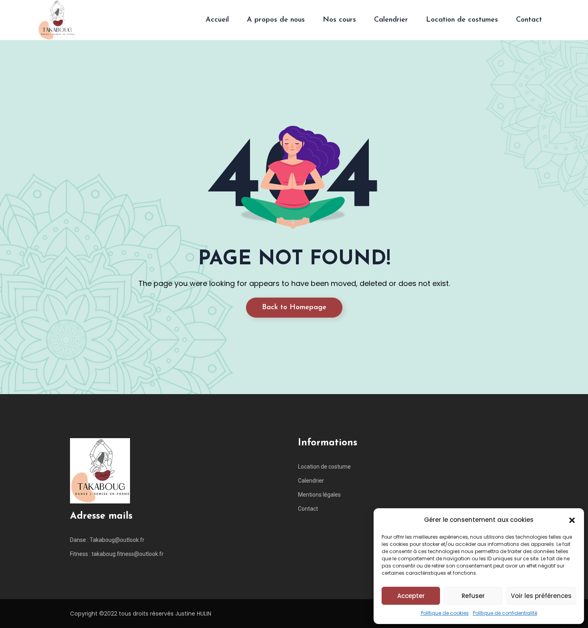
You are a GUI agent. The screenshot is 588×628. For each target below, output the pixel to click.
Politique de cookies (445, 613)
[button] (572, 520)
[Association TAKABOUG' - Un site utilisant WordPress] (56, 20)
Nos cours (339, 20)
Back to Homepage (294, 307)
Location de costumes (462, 20)
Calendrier (391, 20)
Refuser (473, 596)
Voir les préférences (541, 596)
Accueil (217, 20)
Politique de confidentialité (505, 613)
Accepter (411, 596)
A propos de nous (276, 20)
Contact (529, 20)
